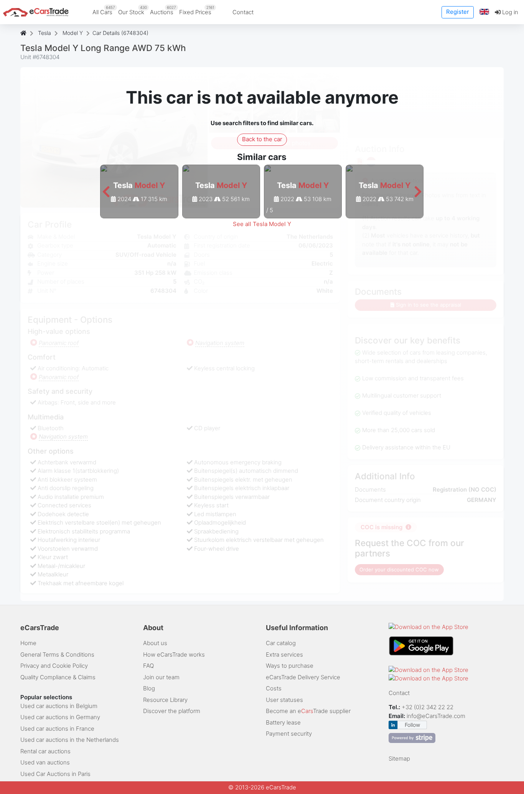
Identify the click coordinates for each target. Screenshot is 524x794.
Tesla (44, 33)
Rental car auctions (45, 751)
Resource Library (165, 699)
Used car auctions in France (57, 728)
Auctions (163, 10)
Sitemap (399, 758)
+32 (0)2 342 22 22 (428, 707)
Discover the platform (171, 711)
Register (457, 11)
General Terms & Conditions (57, 654)
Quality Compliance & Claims (58, 677)
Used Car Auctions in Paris (55, 773)
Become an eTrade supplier (308, 711)
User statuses (284, 699)
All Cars (103, 10)
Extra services (284, 654)
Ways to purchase (289, 665)
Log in (509, 12)
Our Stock (132, 10)
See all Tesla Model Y (262, 224)
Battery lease (283, 722)
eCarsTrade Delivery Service (303, 677)
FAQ (148, 665)
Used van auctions (45, 762)
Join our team (161, 677)
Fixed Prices (196, 10)
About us (155, 643)
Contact (243, 12)
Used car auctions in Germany (60, 717)
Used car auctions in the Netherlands (69, 739)
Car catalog (281, 643)
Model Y (73, 33)
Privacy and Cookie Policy (54, 665)
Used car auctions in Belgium (58, 706)
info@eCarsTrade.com (436, 716)
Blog (149, 688)
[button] (484, 12)
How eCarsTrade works (174, 654)
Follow (412, 724)
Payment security (289, 733)
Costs (274, 688)
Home (28, 643)
